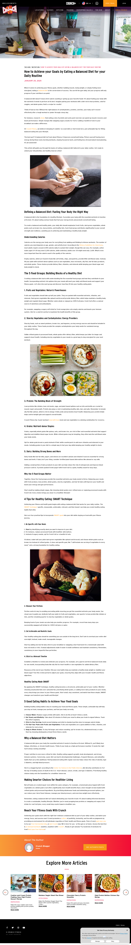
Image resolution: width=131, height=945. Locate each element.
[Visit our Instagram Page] (18, 928)
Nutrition (35, 67)
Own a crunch (121, 10)
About (107, 10)
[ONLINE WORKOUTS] (71, 3)
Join (124, 3)
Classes (50, 10)
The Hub (98, 10)
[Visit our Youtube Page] (24, 928)
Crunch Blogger (43, 846)
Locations (39, 10)
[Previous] (5, 892)
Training (70, 10)
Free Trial (110, 3)
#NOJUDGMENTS (9, 3)
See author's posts (95, 847)
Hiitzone (59, 10)
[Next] (126, 892)
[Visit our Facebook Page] (7, 928)
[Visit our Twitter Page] (13, 928)
